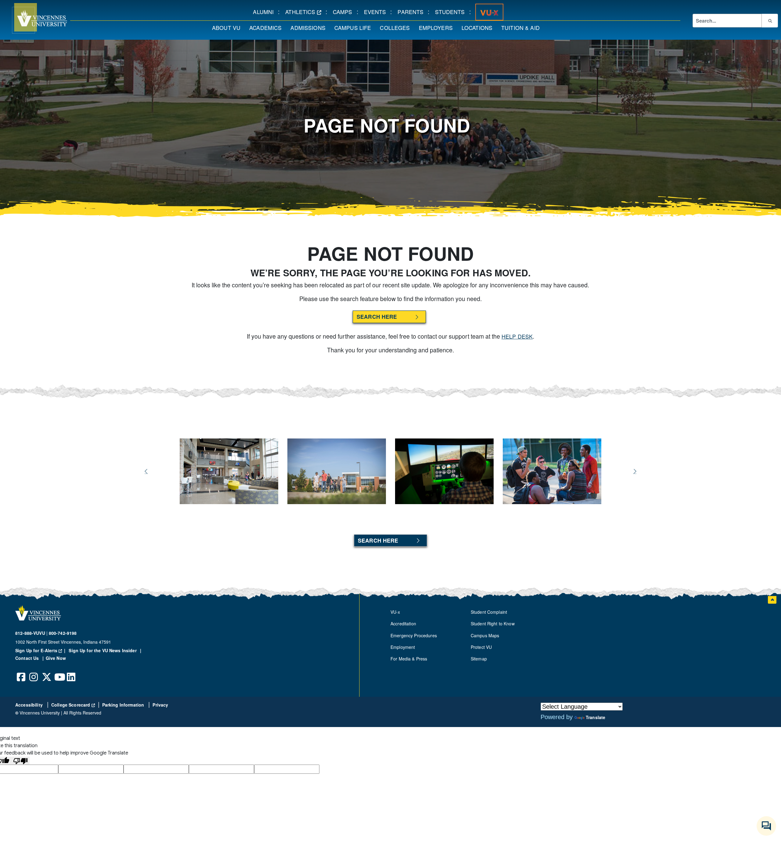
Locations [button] (479, 27)
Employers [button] (438, 27)
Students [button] (452, 12)
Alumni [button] (265, 12)
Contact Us (27, 658)
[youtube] (58, 672)
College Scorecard (73, 705)
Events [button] (377, 12)
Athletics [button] (305, 12)
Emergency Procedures (413, 635)
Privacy (160, 705)
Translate (595, 717)
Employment (402, 647)
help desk (517, 336)
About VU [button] (228, 27)
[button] (33, 18)
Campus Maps (485, 635)
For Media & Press (408, 659)
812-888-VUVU (30, 633)
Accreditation (403, 623)
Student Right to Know (493, 623)
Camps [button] (345, 12)
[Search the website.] (770, 20)
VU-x (395, 612)
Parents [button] (413, 12)
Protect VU (481, 647)
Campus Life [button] (355, 27)
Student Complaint (489, 612)
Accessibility (29, 705)
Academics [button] (267, 27)
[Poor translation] (20, 761)
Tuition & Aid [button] (522, 27)
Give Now (56, 658)
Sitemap (479, 659)
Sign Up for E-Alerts (41, 650)
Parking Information (124, 705)
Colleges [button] (397, 27)
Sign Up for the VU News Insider (102, 650)
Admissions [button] (309, 27)
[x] (46, 672)
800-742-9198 (63, 633)
